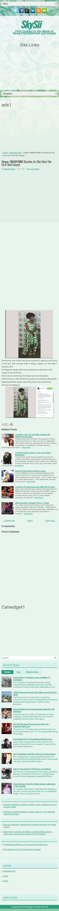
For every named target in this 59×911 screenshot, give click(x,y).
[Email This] (2, 424)
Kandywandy (9, 169)
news (5, 876)
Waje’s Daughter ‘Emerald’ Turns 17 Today (32, 503)
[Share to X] (8, 424)
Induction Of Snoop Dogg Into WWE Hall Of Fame (35, 487)
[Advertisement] (29, 69)
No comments (33, 169)
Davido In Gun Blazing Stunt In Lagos (30, 471)
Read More (26, 447)
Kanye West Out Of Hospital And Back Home (32, 739)
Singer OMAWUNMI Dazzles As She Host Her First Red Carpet (27, 163)
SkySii (31, 24)
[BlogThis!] (5, 424)
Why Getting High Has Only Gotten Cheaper (22, 849)
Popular (7, 672)
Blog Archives (32, 672)
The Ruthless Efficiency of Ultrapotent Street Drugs (25, 844)
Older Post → (51, 520)
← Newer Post (8, 520)
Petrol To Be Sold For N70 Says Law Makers (32, 769)
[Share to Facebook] (11, 424)
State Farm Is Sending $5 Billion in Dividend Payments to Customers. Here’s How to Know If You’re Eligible (27, 833)
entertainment (15, 152)
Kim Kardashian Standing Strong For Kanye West (34, 754)
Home (5, 152)
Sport (5, 881)
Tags (18, 672)
